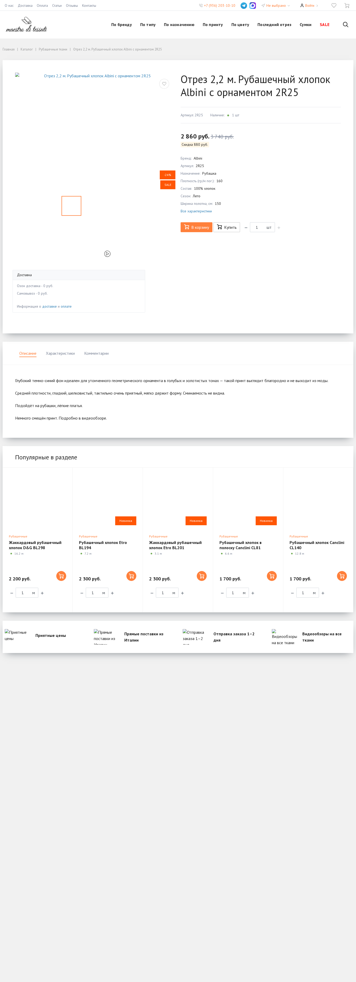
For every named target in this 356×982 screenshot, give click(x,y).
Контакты (89, 5)
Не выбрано (276, 5)
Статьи (57, 5)
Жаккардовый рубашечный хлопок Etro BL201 (175, 545)
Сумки (305, 24)
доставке (49, 306)
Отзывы (72, 5)
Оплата (42, 5)
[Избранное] (333, 5)
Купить (230, 227)
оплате (66, 306)
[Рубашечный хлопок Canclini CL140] (318, 499)
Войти (309, 5)
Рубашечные (18, 536)
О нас (9, 5)
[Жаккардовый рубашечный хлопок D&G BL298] (37, 499)
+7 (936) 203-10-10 (219, 5)
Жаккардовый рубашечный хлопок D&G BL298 (35, 545)
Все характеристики (196, 211)
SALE (324, 24)
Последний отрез (274, 24)
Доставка (25, 5)
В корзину (200, 227)
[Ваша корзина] (346, 5)
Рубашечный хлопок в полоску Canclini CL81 (240, 545)
